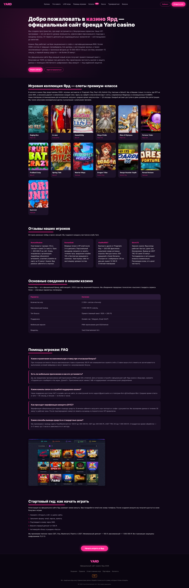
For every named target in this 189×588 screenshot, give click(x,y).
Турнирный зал (114, 4)
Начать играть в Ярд (94, 548)
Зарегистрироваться (54, 70)
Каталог (93, 4)
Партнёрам (106, 571)
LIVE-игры (67, 4)
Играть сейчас (35, 69)
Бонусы (125, 4)
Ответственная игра (94, 571)
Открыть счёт (178, 4)
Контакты (115, 571)
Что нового (56, 4)
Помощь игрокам (79, 4)
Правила (82, 571)
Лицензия (73, 571)
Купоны (47, 4)
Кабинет (165, 4)
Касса (103, 4)
